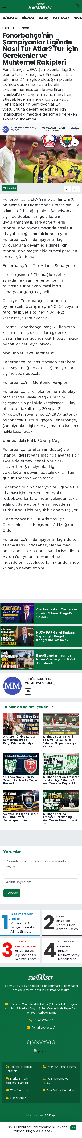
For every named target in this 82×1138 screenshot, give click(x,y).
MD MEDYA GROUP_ (40, 683)
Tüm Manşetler (20, 1090)
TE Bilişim (51, 1115)
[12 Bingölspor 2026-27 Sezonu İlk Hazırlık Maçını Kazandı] (21, 763)
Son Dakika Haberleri (60, 1090)
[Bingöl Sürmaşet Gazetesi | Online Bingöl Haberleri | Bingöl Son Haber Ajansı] (41, 6)
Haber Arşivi (18, 1098)
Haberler (9, 28)
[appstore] (41, 1052)
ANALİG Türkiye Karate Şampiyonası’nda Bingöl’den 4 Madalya (19, 740)
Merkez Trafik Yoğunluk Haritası (17, 1080)
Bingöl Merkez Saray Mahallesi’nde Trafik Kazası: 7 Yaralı (69, 955)
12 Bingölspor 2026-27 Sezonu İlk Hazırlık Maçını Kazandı (20, 780)
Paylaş (11, 188)
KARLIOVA (61, 18)
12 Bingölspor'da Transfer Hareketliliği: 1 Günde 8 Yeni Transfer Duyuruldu (61, 780)
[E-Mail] (28, 691)
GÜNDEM (10, 18)
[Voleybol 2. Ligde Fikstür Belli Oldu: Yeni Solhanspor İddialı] (21, 800)
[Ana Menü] (4, 6)
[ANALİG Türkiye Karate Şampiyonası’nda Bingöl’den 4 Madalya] (21, 723)
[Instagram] (44, 1043)
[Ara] (78, 6)
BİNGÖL (28, 18)
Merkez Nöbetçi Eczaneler (19, 1069)
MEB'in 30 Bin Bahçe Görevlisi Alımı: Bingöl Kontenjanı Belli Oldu (22, 928)
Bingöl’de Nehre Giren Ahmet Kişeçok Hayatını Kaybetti (68, 925)
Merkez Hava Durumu (62, 1066)
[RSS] (51, 1043)
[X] (37, 1043)
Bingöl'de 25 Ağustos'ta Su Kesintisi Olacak (27, 955)
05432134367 (44, 1020)
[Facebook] (30, 1043)
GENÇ (43, 18)
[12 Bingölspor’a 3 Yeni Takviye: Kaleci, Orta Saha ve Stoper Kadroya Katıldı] (61, 723)
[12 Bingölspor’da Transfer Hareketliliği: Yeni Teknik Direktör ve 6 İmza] (61, 800)
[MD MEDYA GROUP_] (12, 685)
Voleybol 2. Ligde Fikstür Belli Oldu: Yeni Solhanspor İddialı (20, 817)
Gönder (12, 893)
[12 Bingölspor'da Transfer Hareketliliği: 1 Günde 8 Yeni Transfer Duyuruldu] (61, 763)
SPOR (25, 28)
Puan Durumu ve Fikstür (55, 1080)
